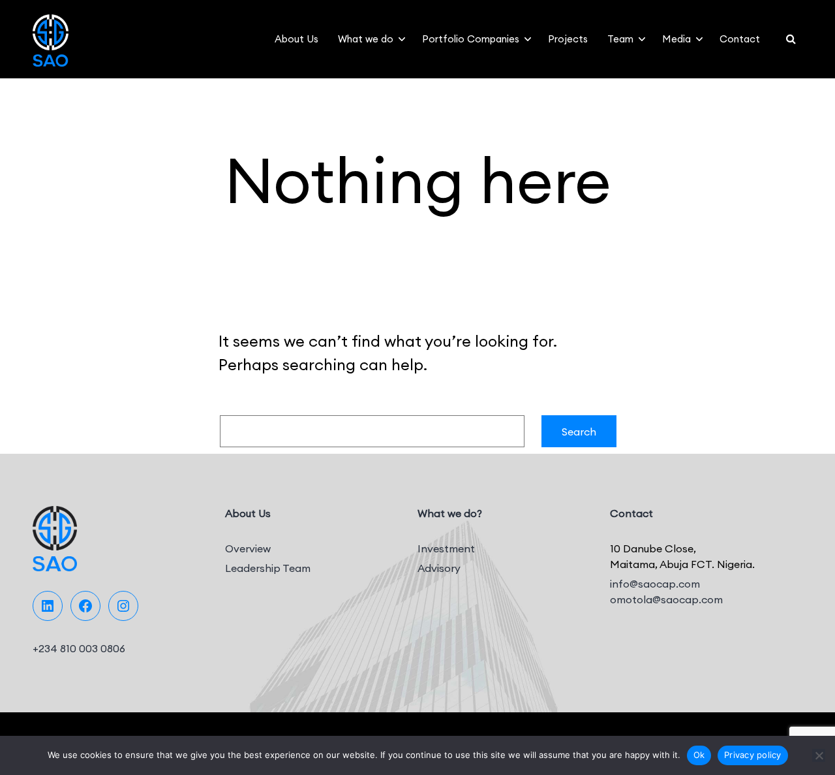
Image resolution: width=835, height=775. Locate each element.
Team (620, 39)
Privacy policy (753, 755)
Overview (248, 548)
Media (676, 39)
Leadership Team (268, 568)
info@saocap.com (655, 583)
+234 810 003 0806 (79, 648)
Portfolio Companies (470, 39)
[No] (818, 755)
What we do (365, 39)
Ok (699, 755)
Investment (446, 548)
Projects (568, 39)
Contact (740, 39)
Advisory (439, 568)
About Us (296, 39)
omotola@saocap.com (666, 599)
